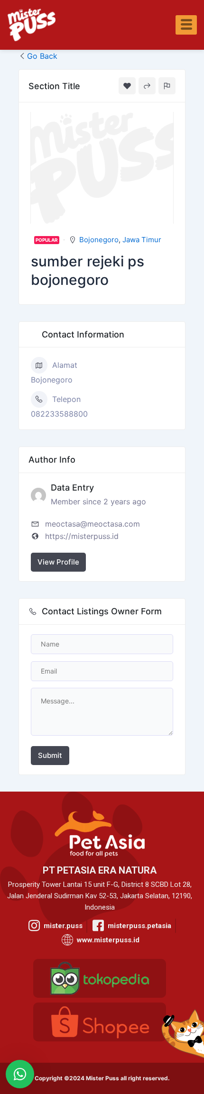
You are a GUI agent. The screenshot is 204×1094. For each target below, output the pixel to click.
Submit (50, 755)
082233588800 (59, 414)
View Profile (58, 561)
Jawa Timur (141, 239)
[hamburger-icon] (186, 25)
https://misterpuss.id (82, 536)
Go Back (42, 56)
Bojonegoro (99, 239)
